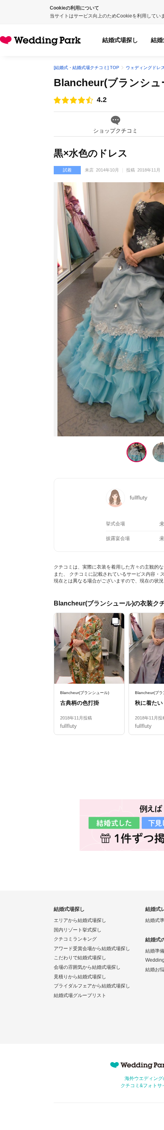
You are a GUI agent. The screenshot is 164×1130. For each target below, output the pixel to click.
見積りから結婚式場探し (80, 977)
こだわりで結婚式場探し (80, 957)
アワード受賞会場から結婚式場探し (92, 948)
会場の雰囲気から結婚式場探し (87, 967)
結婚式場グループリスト (80, 995)
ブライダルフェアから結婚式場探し (92, 986)
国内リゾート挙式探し (78, 930)
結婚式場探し (120, 40)
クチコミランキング (75, 939)
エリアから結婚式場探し (80, 920)
